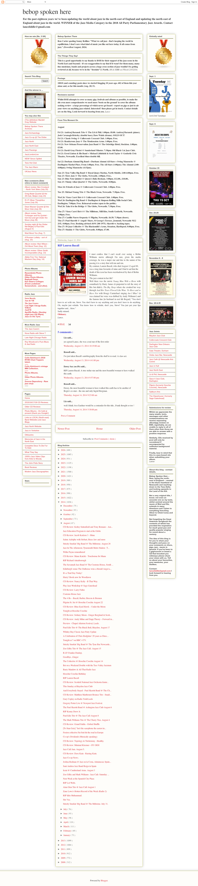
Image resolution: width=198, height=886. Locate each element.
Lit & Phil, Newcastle (157, 374)
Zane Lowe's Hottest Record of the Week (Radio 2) (85, 791)
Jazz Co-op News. (71, 757)
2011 (63, 849)
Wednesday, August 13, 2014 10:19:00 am (82, 345)
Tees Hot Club (31, 163)
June (65, 813)
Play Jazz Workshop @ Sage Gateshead (80, 585)
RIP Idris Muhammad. (72, 795)
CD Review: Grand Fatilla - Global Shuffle (81, 724)
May (65, 817)
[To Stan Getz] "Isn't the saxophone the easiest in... (84, 728)
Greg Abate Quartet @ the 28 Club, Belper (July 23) (36, 195)
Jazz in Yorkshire (32, 430)
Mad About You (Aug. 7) (35, 233)
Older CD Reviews (32, 407)
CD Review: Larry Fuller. (74, 589)
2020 (63, 475)
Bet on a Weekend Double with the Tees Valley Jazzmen (87, 665)
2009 (63, 857)
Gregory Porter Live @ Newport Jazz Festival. (83, 703)
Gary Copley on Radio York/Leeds (78, 698)
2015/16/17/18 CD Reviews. (37, 402)
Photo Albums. (31, 373)
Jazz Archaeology (32, 133)
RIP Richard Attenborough (74, 560)
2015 (63, 497)
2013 (63, 840)
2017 (63, 488)
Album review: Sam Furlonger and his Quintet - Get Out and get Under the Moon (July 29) (36, 216)
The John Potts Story (34, 463)
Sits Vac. (67, 799)
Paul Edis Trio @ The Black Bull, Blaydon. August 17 (86, 627)
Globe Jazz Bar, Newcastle (160, 355)
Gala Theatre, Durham (159, 351)
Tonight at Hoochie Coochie (75, 610)
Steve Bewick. (30, 298)
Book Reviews (31, 467)
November (68, 510)
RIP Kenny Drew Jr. (72, 711)
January (67, 835)
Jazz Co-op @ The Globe (35, 137)
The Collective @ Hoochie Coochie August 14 (83, 661)
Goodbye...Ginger (70, 656)
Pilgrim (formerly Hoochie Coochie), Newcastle (160, 386)
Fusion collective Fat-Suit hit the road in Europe (83, 732)
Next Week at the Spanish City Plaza (78, 778)
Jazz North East (31, 146)
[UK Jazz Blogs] (39, 68)
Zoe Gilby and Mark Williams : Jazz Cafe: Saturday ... (86, 774)
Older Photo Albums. (34, 277)
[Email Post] (69, 324)
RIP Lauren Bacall (71, 677)
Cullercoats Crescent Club (160, 340)
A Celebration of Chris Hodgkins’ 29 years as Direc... (86, 635)
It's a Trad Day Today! (72, 573)
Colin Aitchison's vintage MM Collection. (36, 367)
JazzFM (28, 310)
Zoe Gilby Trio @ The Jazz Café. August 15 (82, 648)
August (66, 523)
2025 (63, 454)
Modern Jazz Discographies (36, 471)
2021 (63, 471)
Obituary (62, 314)
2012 (63, 844)
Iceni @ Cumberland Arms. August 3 (79, 770)
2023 (63, 462)
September (68, 518)
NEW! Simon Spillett (33, 159)
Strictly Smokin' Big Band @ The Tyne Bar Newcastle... (87, 644)
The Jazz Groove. (32, 303)
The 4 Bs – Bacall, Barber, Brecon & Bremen (82, 598)
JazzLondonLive (32, 154)
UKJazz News (31, 171)
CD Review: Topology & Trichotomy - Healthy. (83, 740)
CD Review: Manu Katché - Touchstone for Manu (84, 556)
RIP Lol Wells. (69, 782)
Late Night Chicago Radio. (36, 306)
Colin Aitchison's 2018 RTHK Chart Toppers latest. (35, 360)
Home (99, 428)
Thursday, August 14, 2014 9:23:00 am (80, 395)
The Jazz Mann (31, 167)
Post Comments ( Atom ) (105, 438)
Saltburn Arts (154, 392)
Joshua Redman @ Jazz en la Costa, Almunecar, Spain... (87, 761)
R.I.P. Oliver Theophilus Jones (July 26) (35, 201)
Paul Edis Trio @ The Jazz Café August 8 (81, 715)
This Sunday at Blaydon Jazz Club (78, 686)
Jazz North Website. (33, 426)
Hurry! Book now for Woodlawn (77, 577)
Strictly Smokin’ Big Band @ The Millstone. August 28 (86, 543)
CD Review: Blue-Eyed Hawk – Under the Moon (84, 606)
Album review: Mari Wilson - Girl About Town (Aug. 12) (36, 245)
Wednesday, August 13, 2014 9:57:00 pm (81, 377)
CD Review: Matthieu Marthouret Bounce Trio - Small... (87, 694)
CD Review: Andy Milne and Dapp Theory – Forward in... (88, 619)
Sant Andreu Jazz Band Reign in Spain (79, 766)
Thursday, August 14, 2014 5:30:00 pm (80, 409)
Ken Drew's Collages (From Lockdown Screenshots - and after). (36, 283)
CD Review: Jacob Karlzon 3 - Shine (79, 535)
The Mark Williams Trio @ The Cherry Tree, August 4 (86, 719)
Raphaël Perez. (31, 279)
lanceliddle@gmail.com (160, 571)
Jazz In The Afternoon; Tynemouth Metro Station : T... (86, 547)
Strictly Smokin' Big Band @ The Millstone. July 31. (85, 803)
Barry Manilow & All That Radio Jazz (79, 669)
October (67, 514)
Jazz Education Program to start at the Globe (82, 531)
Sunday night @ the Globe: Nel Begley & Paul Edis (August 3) (36, 226)
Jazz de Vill (29, 301)
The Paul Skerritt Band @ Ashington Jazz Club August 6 (87, 707)
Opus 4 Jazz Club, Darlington (157, 380)
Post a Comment (68, 415)
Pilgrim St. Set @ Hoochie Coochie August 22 (83, 602)
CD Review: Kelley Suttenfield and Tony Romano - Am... (88, 526)
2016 (63, 493)
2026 (63, 450)
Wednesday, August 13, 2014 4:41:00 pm (81, 360)
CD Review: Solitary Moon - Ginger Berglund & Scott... (87, 614)
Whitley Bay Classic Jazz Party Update (79, 631)
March (66, 826)
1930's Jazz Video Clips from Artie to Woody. (35, 457)
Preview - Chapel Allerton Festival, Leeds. (81, 623)
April (65, 822)
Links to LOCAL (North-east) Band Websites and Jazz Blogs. (37, 419)
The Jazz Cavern (32, 329)
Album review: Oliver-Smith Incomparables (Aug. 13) (36, 251)
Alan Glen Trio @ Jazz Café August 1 (79, 787)
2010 (63, 853)
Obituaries (29, 435)
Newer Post (64, 428)
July (65, 809)
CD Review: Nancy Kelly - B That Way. (80, 581)
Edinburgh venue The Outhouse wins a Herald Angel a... (87, 568)
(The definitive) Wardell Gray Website (34, 121)
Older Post (135, 428)
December (68, 505)
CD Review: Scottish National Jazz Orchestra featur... (86, 682)
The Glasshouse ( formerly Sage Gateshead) (160, 397)
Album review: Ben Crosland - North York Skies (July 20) (37, 188)
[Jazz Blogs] (163, 68)
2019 (63, 480)
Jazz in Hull (154, 366)
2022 (63, 467)
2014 (63, 501)
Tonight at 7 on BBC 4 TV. (74, 640)
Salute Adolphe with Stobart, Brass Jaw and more (84, 539)
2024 (63, 458)
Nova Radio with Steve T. (35, 333)
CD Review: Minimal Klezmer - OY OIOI (81, 745)
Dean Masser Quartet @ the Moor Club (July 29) (37, 208)
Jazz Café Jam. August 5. (74, 749)
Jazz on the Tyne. (33, 316)
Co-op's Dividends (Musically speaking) (80, 736)
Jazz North (29, 141)
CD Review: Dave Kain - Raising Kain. (80, 753)
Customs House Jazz (72, 594)
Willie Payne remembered (74, 552)
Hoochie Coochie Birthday (74, 673)
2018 (63, 484)
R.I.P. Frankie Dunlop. (72, 652)
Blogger (104, 880)
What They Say (31, 452)
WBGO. (28, 308)
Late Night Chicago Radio (36, 337)
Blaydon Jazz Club (157, 336)
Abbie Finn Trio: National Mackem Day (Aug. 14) (35, 258)
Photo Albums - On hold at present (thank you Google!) (37, 412)
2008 (63, 862)
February (67, 830)
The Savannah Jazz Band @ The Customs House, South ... (88, 564)
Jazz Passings (31, 150)
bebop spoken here (47, 11)
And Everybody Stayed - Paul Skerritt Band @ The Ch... (87, 690)
